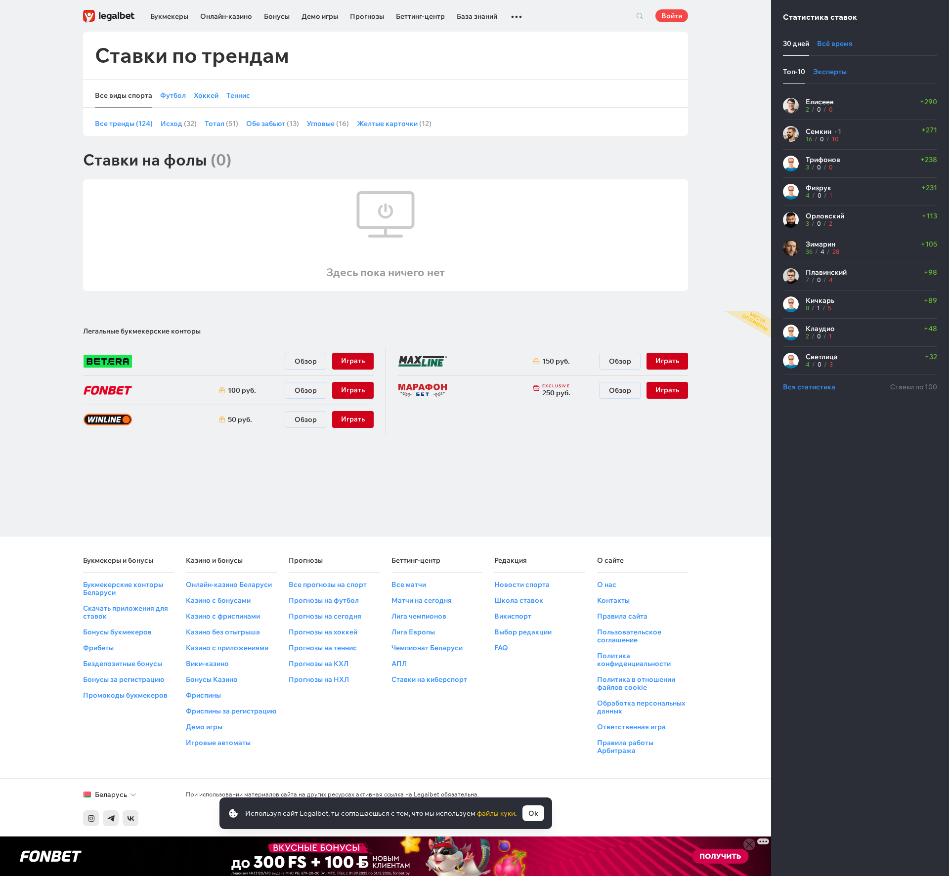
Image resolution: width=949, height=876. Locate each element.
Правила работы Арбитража (625, 746)
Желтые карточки (394, 123)
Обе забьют (272, 123)
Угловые (328, 123)
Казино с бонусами (218, 600)
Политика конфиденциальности (634, 659)
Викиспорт (512, 616)
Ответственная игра (631, 726)
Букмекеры (169, 16)
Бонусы (277, 16)
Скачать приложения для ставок (125, 612)
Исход (179, 123)
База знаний (477, 16)
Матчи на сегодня (421, 600)
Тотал (221, 123)
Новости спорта (522, 584)
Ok (533, 813)
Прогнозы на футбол (324, 600)
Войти (671, 15)
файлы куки (496, 813)
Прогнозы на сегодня (325, 616)
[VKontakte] (130, 818)
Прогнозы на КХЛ (318, 663)
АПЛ (399, 663)
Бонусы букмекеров (117, 631)
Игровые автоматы (218, 742)
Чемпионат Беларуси (427, 647)
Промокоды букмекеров (125, 695)
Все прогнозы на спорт (328, 584)
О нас (606, 584)
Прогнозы (367, 16)
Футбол (173, 95)
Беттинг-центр (420, 16)
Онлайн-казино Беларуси (229, 584)
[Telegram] (111, 818)
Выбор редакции (523, 631)
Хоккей (206, 95)
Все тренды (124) (124, 123)
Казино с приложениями (227, 647)
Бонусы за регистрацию (123, 679)
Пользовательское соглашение (629, 635)
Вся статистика (809, 387)
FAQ (501, 647)
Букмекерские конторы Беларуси (123, 588)
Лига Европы (413, 631)
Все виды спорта (123, 95)
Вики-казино (207, 663)
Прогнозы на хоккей (323, 631)
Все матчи (408, 584)
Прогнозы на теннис (323, 647)
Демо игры (320, 16)
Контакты (613, 600)
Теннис (238, 95)
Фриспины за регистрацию (231, 711)
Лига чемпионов (418, 616)
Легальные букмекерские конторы (142, 331)
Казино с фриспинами (223, 616)
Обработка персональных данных (641, 707)
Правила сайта (622, 616)
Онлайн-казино (226, 16)
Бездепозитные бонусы (122, 663)
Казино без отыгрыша (223, 631)
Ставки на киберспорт (429, 679)
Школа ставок (518, 600)
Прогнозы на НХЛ (319, 679)
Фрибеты (98, 647)
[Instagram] (91, 818)
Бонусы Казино (212, 679)
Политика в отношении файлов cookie (636, 683)
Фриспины (203, 695)
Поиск (640, 16)
